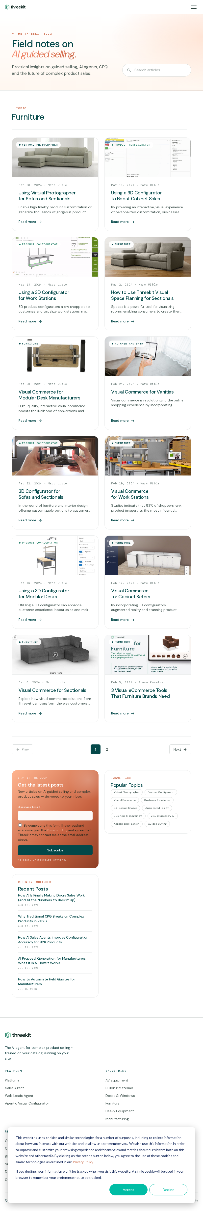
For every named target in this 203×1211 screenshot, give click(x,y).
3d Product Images (125, 808)
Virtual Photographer (126, 792)
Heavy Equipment (119, 1111)
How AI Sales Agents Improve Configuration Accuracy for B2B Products (53, 939)
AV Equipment (116, 1080)
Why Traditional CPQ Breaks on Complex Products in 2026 (51, 918)
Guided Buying (157, 823)
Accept (128, 1189)
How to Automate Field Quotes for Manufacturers (46, 981)
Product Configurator (161, 792)
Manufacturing (117, 1119)
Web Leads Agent (19, 1095)
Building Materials (119, 1088)
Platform (12, 1080)
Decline (168, 1189)
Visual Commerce (125, 800)
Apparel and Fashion (126, 823)
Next (177, 749)
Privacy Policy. (83, 1162)
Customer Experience (157, 800)
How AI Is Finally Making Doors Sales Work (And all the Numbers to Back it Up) (51, 897)
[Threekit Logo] (15, 7)
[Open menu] (194, 6)
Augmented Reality (157, 808)
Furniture (112, 1103)
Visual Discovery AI (162, 815)
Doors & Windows (120, 1095)
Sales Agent (14, 1088)
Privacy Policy (57, 830)
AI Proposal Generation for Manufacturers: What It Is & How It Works (52, 960)
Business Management (128, 815)
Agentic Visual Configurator (27, 1103)
